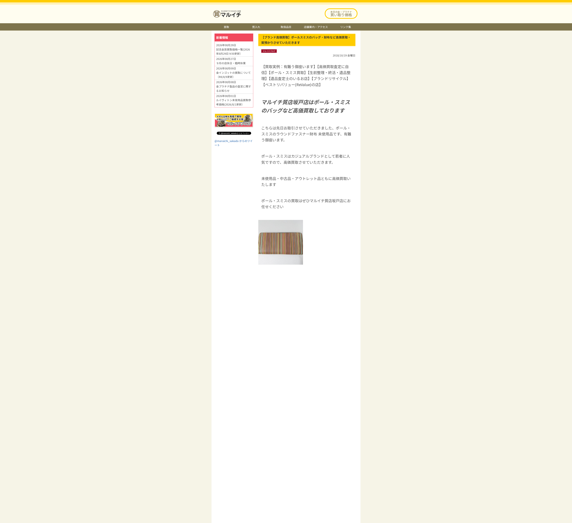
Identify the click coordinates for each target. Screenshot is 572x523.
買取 (226, 27)
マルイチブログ (269, 51)
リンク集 (345, 27)
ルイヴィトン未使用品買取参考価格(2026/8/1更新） (233, 102)
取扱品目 (286, 27)
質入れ (256, 27)
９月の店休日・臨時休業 (231, 63)
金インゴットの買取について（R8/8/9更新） (233, 75)
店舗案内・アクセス (316, 27)
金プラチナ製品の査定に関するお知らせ (233, 88)
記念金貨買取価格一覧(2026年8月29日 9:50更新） (233, 51)
